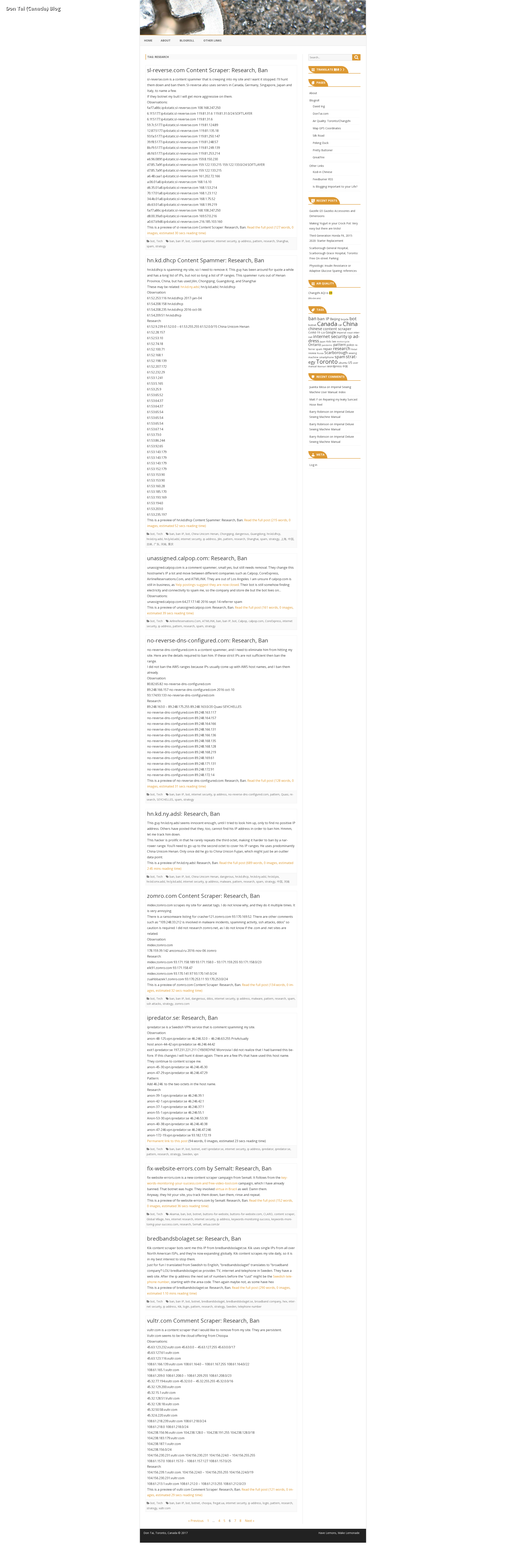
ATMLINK (208, 621)
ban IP (180, 241)
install (350, 332)
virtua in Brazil (226, 1189)
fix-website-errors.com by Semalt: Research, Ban (209, 1168)
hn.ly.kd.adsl (171, 539)
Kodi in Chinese (322, 172)
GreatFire (319, 157)
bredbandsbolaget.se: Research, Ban (194, 1238)
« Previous (196, 1521)
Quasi (284, 794)
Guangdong (257, 534)
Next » (249, 1521)
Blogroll (187, 40)
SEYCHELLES (165, 799)
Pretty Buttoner (323, 150)
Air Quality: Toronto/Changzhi (331, 121)
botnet (196, 1149)
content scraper (284, 1214)
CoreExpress (273, 621)
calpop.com (256, 621)
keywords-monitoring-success (250, 1219)
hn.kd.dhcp (273, 534)
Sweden (187, 1154)
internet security (226, 241)
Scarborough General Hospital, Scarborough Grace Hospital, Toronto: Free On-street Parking (333, 253)
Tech (159, 241)
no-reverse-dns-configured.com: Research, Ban (207, 640)
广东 (156, 544)
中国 (291, 539)
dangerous (242, 534)
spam (150, 246)
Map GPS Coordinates (327, 128)
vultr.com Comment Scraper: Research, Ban (203, 1320)
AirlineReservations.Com (185, 621)
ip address (244, 241)
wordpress (334, 366)
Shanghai (282, 241)
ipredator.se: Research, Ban (182, 1017)
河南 (163, 544)
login (186, 1306)
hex (167, 1219)
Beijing (335, 319)
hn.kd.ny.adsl (189, 287)
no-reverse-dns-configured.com (248, 794)
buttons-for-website (215, 1214)
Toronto (327, 361)
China (350, 324)
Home (148, 40)
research (269, 241)
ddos (210, 998)
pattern (257, 241)
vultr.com (165, 1508)
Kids (328, 341)
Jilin (220, 539)
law (334, 341)
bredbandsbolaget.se (239, 1301)
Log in (313, 465)
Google (331, 332)
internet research (182, 1219)
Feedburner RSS (323, 179)
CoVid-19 (314, 332)
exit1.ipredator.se (213, 1149)
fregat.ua (218, 1503)
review (312, 353)
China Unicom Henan (205, 534)
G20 (323, 332)
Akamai (174, 1214)
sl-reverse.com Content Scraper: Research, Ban (207, 70)
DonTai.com (321, 113)
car (340, 325)
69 (330, 293)
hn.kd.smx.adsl (156, 881)
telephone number (249, 1306)
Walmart (321, 366)
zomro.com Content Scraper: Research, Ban (203, 895)
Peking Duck (321, 143)
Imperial (341, 332)
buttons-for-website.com (246, 1214)
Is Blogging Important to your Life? (335, 186)
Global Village (155, 1219)
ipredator (268, 1149)
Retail (354, 349)
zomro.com (182, 1004)
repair (327, 349)
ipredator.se (282, 1149)
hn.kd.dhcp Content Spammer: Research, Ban (205, 260)
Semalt (197, 1224)
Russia (320, 353)
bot (152, 241)
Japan (323, 341)
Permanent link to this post (167, 1141)
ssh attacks (154, 1004)
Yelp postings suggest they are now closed (207, 585)
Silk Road (318, 135)
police (350, 345)
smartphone (326, 357)
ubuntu (343, 363)
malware (225, 881)
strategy (160, 246)
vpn (196, 1154)
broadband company (268, 1301)
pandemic (327, 345)
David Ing (319, 106)
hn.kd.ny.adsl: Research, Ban (183, 813)
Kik (179, 1306)
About (166, 40)
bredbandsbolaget (213, 1301)
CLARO (268, 1214)
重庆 (171, 544)
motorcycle (343, 341)
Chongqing (227, 534)
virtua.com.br (211, 1224)
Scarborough (336, 352)
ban (172, 241)
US (350, 362)
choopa (206, 1503)
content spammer (203, 241)
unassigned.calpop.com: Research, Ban (197, 558)
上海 (283, 539)
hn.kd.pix (273, 876)
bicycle (345, 319)
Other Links (212, 40)
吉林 (149, 544)
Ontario (314, 344)
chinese (315, 328)
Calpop (242, 621)
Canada (327, 324)
